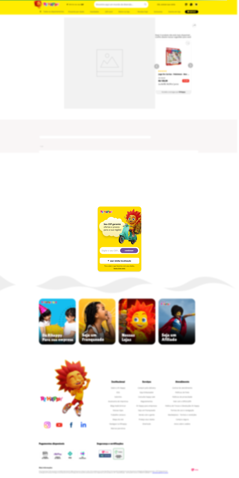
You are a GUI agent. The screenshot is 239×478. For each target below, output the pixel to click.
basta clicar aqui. (119, 268)
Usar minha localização (120, 261)
